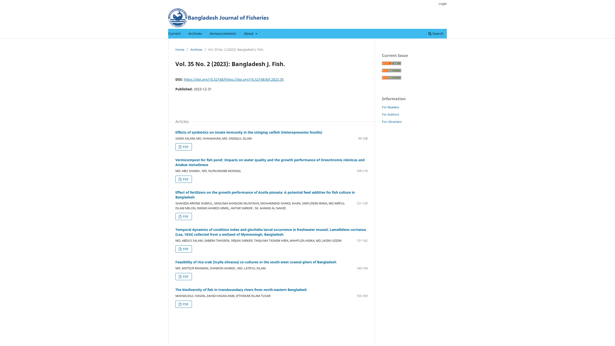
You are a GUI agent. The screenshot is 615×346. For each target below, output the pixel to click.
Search (437, 33)
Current (174, 33)
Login (443, 3)
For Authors (390, 114)
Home (179, 49)
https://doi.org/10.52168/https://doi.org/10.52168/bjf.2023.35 (234, 79)
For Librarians (392, 121)
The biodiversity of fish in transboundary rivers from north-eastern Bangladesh (241, 289)
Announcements (223, 33)
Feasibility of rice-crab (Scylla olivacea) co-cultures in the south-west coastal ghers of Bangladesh (255, 262)
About (249, 33)
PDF (185, 147)
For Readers (390, 107)
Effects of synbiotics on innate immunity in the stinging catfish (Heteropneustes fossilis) (248, 132)
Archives (195, 33)
